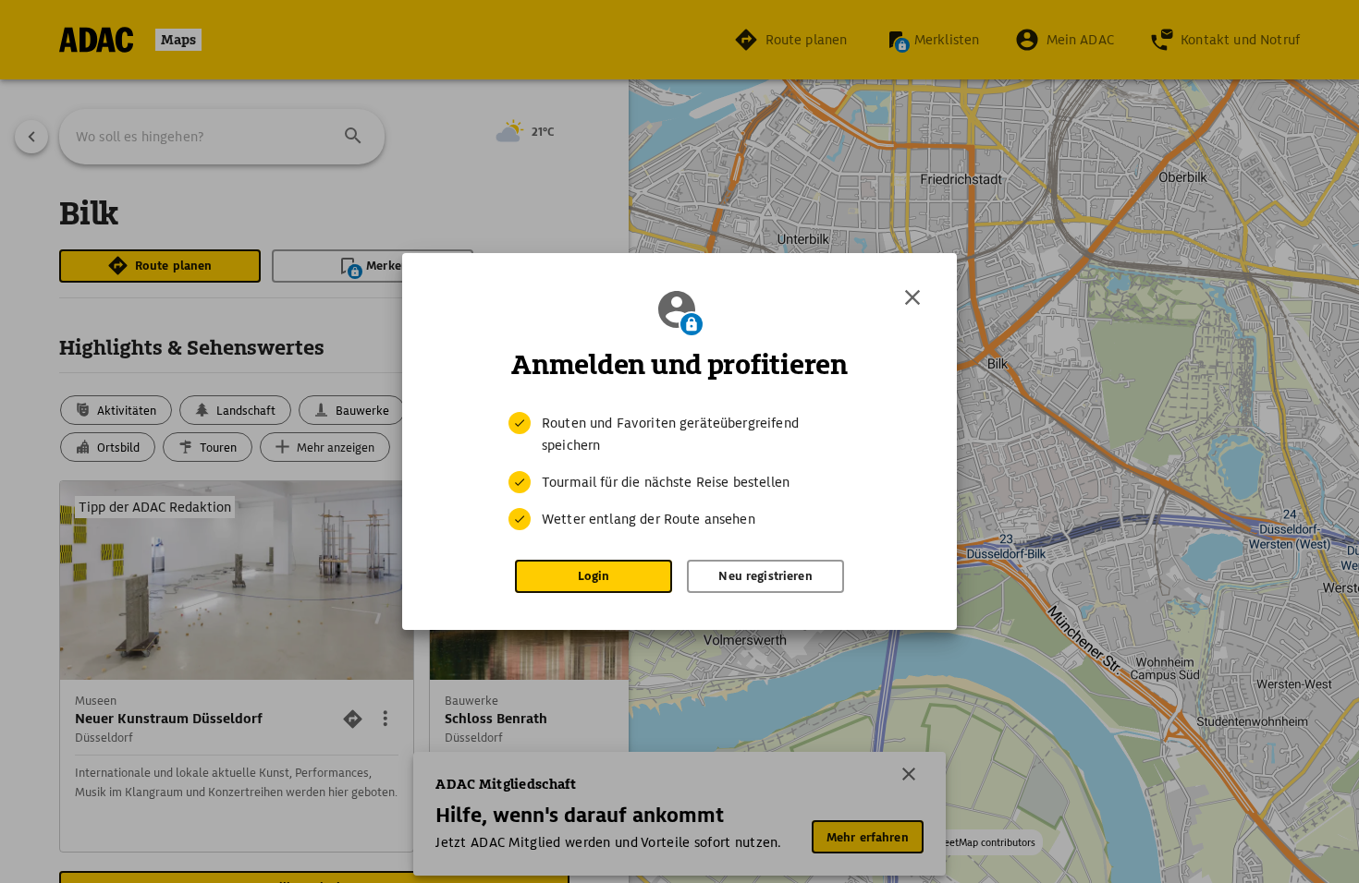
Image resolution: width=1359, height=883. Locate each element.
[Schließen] (912, 297)
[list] (679, 471)
